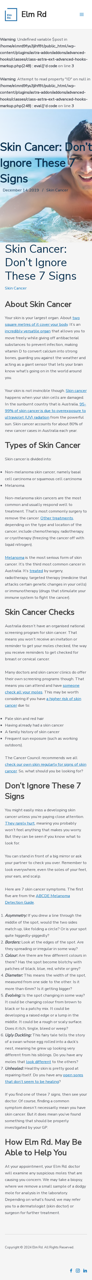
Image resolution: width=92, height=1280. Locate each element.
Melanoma (14, 557)
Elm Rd (34, 14)
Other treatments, (57, 518)
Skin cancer (76, 390)
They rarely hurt (20, 823)
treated (36, 571)
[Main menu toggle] (81, 14)
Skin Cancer (15, 288)
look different (38, 1062)
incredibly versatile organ (28, 331)
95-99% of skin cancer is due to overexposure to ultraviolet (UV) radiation (45, 410)
